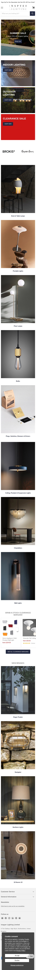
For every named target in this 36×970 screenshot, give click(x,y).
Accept (17, 955)
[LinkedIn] (12, 918)
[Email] (2, 918)
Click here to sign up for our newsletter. (13, 906)
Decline (17, 960)
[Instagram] (9, 918)
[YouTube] (19, 918)
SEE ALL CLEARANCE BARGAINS (18, 651)
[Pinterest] (16, 918)
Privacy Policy (20, 950)
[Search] (32, 13)
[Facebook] (5, 918)
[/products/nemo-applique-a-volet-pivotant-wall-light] (10, 627)
